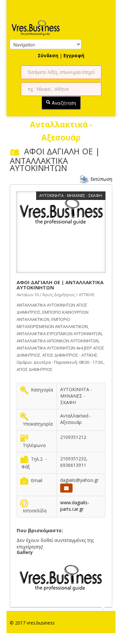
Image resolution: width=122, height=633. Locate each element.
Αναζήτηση (63, 102)
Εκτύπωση (101, 179)
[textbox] (61, 72)
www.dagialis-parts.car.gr (74, 505)
